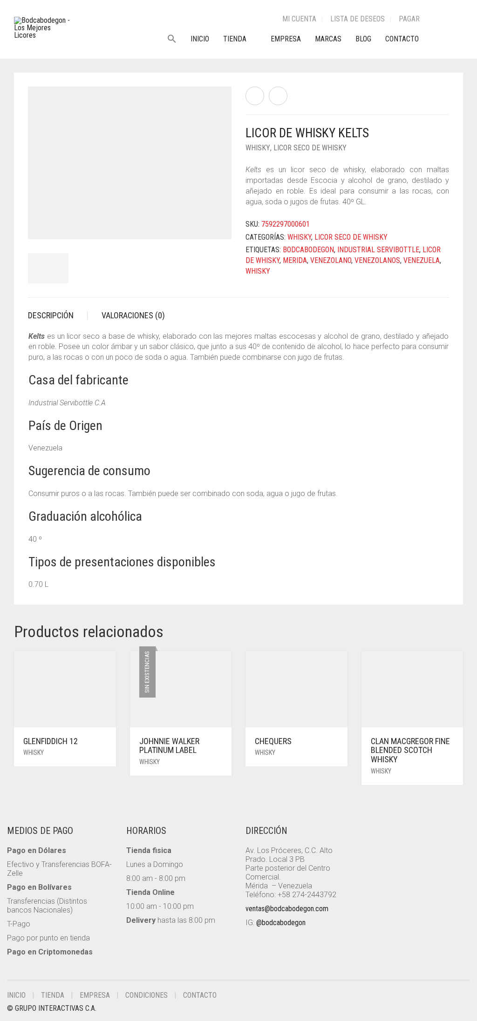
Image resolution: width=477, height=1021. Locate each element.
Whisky (257, 147)
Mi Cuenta (299, 18)
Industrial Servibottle (378, 249)
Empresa (286, 38)
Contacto (402, 38)
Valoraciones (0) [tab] (133, 315)
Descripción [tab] (51, 315)
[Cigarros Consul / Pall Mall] (254, 96)
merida (295, 260)
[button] (175, 39)
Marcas (328, 38)
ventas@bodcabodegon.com (286, 908)
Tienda (234, 38)
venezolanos (377, 260)
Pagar (409, 18)
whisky (257, 271)
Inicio (200, 38)
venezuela (421, 260)
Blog (363, 38)
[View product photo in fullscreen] (216, 223)
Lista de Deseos (357, 18)
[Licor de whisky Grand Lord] (278, 96)
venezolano (330, 260)
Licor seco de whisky (310, 147)
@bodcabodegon (281, 922)
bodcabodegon (308, 249)
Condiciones (146, 995)
